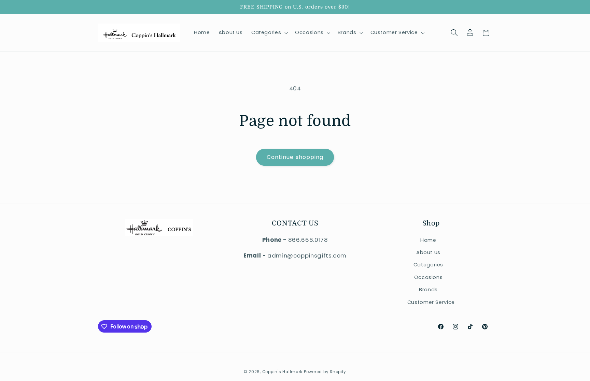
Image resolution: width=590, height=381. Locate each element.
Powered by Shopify (325, 372)
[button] (269, 32)
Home (428, 240)
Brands (428, 289)
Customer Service (431, 302)
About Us (428, 252)
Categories (428, 264)
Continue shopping (295, 157)
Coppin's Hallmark (282, 372)
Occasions (428, 277)
